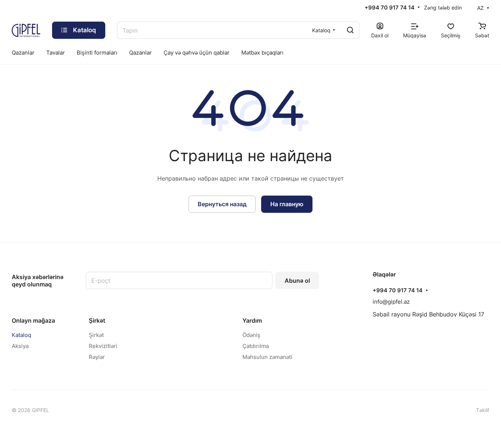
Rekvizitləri (103, 345)
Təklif (482, 410)
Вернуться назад (222, 204)
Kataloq (21, 334)
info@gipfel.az (391, 301)
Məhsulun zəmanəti (267, 356)
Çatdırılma (255, 345)
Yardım (252, 320)
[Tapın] (350, 30)
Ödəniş (251, 334)
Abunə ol (297, 280)
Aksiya (20, 345)
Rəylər (97, 356)
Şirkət (97, 320)
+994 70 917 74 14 (389, 7)
